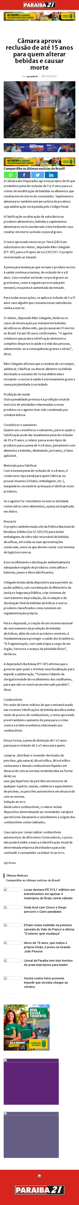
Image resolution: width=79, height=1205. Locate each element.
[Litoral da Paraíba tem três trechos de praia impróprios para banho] (13, 964)
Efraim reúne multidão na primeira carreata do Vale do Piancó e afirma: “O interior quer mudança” (49, 929)
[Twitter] (37, 175)
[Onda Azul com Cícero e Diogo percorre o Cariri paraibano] (13, 911)
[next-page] (12, 996)
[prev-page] (6, 996)
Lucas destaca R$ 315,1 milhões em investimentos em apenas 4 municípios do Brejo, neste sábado (49, 894)
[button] (6, 5)
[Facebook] (24, 175)
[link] (39, 16)
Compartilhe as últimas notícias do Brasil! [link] (34, 168)
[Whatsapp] (10, 175)
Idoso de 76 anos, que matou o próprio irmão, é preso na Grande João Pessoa (47, 947)
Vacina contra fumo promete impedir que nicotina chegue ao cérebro (46, 982)
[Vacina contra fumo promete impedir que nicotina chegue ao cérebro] (13, 982)
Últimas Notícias (17, 875)
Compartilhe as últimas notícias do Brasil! (33, 880)
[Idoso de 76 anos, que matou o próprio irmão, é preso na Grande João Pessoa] (13, 947)
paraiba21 (32, 76)
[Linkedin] (51, 175)
